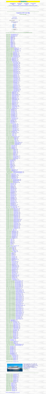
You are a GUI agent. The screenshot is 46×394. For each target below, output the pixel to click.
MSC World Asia (13, 205)
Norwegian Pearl (16, 215)
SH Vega (14, 342)
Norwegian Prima (16, 225)
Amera (13, 248)
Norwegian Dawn (16, 212)
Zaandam (14, 150)
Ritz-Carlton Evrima (18, 287)
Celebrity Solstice (14, 95)
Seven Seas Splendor (18, 284)
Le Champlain (13, 256)
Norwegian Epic (16, 218)
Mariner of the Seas (18, 301)
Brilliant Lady (13, 385)
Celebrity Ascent (14, 103)
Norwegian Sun (16, 210)
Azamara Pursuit (14, 60)
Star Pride (13, 386)
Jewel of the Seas (18, 302)
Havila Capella (13, 145)
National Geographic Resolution (17, 171)
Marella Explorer (13, 176)
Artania (13, 247)
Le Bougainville (13, 258)
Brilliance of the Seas (19, 299)
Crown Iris (12, 173)
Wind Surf (13, 388)
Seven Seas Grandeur (18, 285)
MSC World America (13, 204)
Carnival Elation (15, 64)
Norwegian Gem (16, 217)
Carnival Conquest (15, 71)
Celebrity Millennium (15, 91)
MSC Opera (12, 186)
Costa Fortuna (13, 109)
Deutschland (14, 250)
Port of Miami (18, 5)
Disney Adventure (14, 130)
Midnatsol (11, 167)
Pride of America (16, 214)
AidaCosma (12, 46)
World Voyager (15, 52)
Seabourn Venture (15, 327)
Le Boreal (12, 252)
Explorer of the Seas (19, 295)
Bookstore (36, 5)
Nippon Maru (15, 181)
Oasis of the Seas (18, 306)
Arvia (11, 244)
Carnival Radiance (15, 67)
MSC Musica (12, 187)
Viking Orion (15, 361)
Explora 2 (13, 134)
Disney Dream (14, 125)
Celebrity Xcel (14, 104)
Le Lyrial (12, 255)
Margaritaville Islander (16, 180)
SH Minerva (15, 341)
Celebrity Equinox (14, 96)
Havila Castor (13, 146)
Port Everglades (22, 5)
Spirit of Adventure (13, 320)
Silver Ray (14, 336)
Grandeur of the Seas (19, 290)
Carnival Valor (15, 75)
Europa (16, 140)
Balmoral (15, 137)
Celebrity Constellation (15, 94)
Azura (11, 241)
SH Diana (14, 343)
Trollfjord (11, 166)
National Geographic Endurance (17, 172)
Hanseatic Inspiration (18, 142)
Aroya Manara (15, 51)
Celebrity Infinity (14, 92)
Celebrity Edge (14, 100)
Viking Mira (14, 380)
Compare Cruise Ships (31, 5)
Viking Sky (14, 359)
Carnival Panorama (16, 86)
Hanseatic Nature (17, 143)
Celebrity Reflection (14, 99)
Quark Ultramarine (15, 279)
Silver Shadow (15, 329)
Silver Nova (14, 335)
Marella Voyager (13, 178)
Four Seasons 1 (15, 136)
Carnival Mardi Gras (16, 88)
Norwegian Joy (16, 222)
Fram (12, 168)
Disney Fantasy (14, 126)
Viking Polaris (14, 356)
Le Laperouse (13, 257)
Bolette (15, 139)
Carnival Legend (15, 72)
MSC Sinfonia (12, 184)
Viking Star (14, 357)
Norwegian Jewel (16, 213)
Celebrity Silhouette (14, 98)
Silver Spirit (14, 331)
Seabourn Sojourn (15, 323)
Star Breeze (13, 387)
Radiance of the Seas (19, 297)
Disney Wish (14, 127)
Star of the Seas (18, 317)
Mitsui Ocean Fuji (15, 182)
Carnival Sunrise (15, 66)
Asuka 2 (13, 229)
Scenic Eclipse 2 (15, 322)
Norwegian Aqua (16, 227)
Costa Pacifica (13, 111)
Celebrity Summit (14, 93)
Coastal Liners (14, 5)
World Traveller (15, 54)
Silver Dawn (14, 334)
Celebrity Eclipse (14, 97)
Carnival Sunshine (15, 63)
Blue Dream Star (15, 61)
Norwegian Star (16, 211)
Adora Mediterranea (14, 34)
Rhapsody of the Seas (19, 291)
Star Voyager (12, 339)
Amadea (13, 249)
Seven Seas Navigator (18, 280)
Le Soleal (12, 254)
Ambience (15, 47)
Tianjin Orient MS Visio (18, 345)
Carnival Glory (15, 74)
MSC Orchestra (13, 188)
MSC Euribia (12, 203)
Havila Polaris (13, 148)
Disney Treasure (14, 128)
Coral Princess (14, 263)
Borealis (15, 138)
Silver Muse (14, 332)
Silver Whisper (15, 330)
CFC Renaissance (16, 48)
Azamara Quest (14, 58)
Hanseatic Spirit (17, 144)
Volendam (14, 149)
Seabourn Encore (15, 325)
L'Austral (12, 253)
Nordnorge (11, 164)
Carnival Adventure (16, 69)
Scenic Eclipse (15, 321)
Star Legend (13, 389)
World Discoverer (15, 55)
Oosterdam (14, 152)
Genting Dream (13, 131)
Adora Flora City (13, 36)
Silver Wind (14, 338)
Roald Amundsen (13, 169)
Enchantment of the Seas (19, 292)
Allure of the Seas (18, 307)
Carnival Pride (15, 70)
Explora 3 (13, 135)
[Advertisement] (23, 9)
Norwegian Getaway (16, 220)
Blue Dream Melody (15, 62)
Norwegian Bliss (16, 223)
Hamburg (15, 251)
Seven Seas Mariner (18, 281)
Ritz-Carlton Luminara (18, 289)
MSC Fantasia (13, 189)
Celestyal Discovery (15, 106)
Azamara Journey (14, 59)
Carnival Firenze (15, 87)
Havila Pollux (13, 147)
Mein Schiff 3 (12, 346)
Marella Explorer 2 (14, 174)
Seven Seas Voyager (18, 282)
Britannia (11, 242)
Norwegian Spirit (16, 208)
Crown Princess (14, 268)
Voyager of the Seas (19, 294)
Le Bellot (12, 260)
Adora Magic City (13, 35)
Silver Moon (14, 333)
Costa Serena (13, 110)
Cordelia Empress (14, 108)
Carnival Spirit (15, 68)
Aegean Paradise (14, 206)
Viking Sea (14, 358)
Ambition (15, 49)
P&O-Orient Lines (26, 5)
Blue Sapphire (17, 50)
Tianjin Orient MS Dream (18, 344)
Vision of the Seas (18, 293)
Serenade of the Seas (19, 300)
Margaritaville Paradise (16, 179)
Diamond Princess (14, 267)
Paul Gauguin (15, 245)
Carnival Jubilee (15, 90)
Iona (11, 243)
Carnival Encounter (16, 73)
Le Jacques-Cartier (14, 261)
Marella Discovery (13, 177)
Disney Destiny (14, 129)
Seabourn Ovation (15, 326)
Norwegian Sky (16, 209)
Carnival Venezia (15, 85)
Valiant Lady (13, 383)
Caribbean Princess (14, 266)
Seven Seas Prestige (18, 286)
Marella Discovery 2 (14, 175)
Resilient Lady (13, 384)
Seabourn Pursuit (15, 328)
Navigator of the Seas (19, 298)
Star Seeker (13, 390)
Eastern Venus (15, 132)
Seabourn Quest (15, 324)
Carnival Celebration (16, 89)
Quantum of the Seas (19, 308)
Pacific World (12, 246)
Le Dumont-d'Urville (14, 259)
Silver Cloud (15, 337)
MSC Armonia (12, 183)
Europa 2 (16, 141)
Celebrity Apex (14, 101)
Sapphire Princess (14, 265)
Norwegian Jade (16, 216)
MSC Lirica (12, 185)
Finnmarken (12, 165)
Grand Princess (14, 262)
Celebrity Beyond (14, 102)
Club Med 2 (13, 107)
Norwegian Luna (16, 228)
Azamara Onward (14, 57)
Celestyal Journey (14, 105)
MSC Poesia (12, 190)
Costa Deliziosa (13, 112)
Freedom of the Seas (19, 303)
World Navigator (15, 53)
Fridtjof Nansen (13, 170)
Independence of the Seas (19, 305)
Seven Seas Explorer (18, 283)
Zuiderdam (14, 151)
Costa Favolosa (13, 113)
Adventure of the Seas (19, 296)
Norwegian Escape (16, 221)
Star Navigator (12, 340)
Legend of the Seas (18, 318)
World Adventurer (15, 56)
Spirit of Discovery (13, 319)
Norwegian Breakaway (17, 219)
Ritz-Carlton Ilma (17, 288)
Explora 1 (13, 133)
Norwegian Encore (16, 224)
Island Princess (14, 264)
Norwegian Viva (16, 226)
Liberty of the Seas (18, 304)
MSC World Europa (13, 202)
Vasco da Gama (13, 207)
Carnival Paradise (15, 65)
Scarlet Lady (13, 382)
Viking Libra (15, 381)
